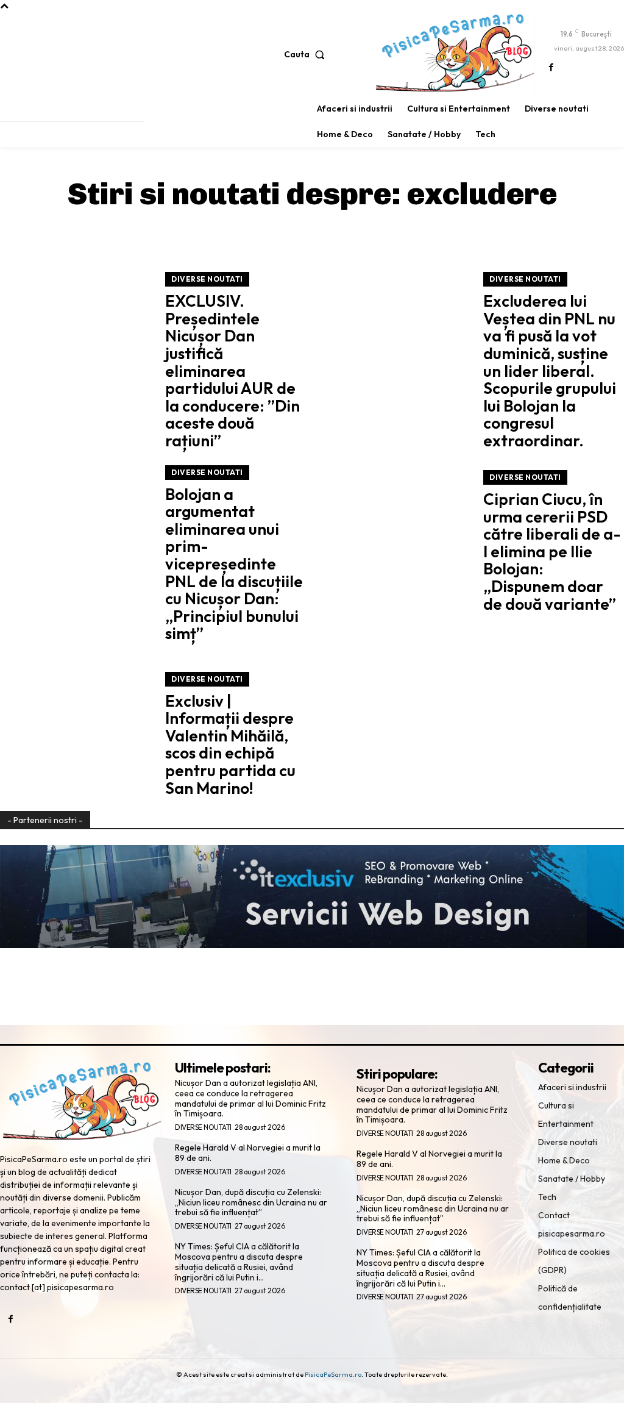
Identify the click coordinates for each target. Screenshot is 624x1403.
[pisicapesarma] (455, 53)
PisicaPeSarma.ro (333, 1374)
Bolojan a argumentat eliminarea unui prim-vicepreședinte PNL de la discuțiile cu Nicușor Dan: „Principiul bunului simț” (234, 564)
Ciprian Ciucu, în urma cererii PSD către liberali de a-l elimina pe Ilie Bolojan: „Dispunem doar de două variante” (552, 551)
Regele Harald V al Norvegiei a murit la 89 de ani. (248, 1152)
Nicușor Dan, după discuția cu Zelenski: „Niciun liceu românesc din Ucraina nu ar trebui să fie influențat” (251, 1202)
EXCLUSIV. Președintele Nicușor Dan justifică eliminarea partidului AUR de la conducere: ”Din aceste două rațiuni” (232, 371)
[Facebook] (551, 68)
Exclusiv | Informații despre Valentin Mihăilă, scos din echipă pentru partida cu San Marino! (230, 744)
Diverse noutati (207, 279)
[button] (307, 54)
